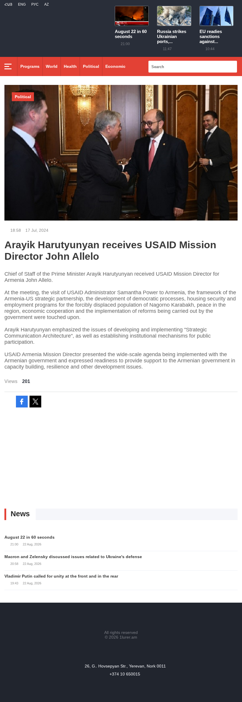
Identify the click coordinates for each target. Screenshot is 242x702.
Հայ (8, 4)
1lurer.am (128, 637)
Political (91, 66)
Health (70, 66)
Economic (115, 66)
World (52, 66)
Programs (30, 66)
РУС (35, 4)
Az (46, 4)
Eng (22, 4)
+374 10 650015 (124, 674)
